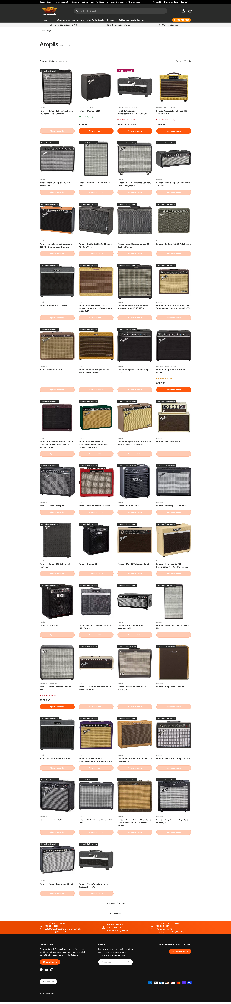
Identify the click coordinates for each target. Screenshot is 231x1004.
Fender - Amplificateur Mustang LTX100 (171, 371)
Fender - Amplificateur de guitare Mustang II (172, 821)
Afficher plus (115, 913)
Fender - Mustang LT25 (89, 111)
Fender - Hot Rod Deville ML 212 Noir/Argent (132, 688)
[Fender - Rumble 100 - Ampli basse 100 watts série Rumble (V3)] (57, 87)
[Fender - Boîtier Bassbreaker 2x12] (57, 281)
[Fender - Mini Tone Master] (173, 417)
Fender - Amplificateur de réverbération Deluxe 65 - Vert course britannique (93, 444)
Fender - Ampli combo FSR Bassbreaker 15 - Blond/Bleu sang (172, 565)
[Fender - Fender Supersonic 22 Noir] (57, 860)
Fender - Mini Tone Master (168, 441)
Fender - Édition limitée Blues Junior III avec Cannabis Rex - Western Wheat (134, 823)
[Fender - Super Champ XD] (57, 481)
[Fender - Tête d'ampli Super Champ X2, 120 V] (173, 158)
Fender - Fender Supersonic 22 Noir (57, 884)
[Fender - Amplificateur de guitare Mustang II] (173, 795)
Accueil (42, 31)
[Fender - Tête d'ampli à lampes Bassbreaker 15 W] (96, 860)
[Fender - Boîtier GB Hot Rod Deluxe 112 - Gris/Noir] (96, 220)
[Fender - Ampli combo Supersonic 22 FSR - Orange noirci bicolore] (57, 220)
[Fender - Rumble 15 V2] (134, 481)
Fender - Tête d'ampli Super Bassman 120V (130, 626)
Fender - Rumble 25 (49, 625)
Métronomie (49, 993)
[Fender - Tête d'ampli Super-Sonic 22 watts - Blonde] (96, 662)
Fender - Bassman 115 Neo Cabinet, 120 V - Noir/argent (134, 184)
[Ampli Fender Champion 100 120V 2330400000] (57, 158)
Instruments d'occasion (66, 20)
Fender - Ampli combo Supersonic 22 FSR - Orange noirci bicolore (56, 245)
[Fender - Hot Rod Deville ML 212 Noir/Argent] (134, 662)
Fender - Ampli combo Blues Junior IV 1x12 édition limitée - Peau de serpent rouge (56, 444)
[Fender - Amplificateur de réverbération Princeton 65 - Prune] (96, 734)
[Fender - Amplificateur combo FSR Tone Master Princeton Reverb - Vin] (173, 281)
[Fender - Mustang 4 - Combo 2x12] (173, 481)
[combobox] (120, 11)
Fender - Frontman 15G (51, 820)
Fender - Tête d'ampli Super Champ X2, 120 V (173, 184)
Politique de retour (180, 951)
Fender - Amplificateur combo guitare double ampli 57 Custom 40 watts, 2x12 (95, 308)
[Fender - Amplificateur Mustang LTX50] (134, 345)
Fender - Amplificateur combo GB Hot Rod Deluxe (133, 245)
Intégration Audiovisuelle (92, 20)
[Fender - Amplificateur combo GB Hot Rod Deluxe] (134, 220)
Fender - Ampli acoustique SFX (171, 686)
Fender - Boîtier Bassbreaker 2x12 (55, 305)
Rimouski (157, 2)
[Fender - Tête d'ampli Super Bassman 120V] (134, 601)
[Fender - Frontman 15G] (57, 795)
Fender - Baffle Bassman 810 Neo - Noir (172, 626)
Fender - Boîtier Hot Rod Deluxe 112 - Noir (96, 821)
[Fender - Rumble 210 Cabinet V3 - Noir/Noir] (57, 540)
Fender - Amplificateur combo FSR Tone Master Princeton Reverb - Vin (173, 306)
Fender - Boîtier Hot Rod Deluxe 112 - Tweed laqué (134, 760)
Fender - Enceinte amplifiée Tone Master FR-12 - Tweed (94, 371)
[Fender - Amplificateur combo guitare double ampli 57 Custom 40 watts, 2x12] (96, 281)
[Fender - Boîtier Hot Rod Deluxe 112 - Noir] (96, 795)
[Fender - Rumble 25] (57, 601)
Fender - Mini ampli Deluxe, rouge (94, 505)
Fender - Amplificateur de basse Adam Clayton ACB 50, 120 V (132, 306)
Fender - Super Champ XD (52, 505)
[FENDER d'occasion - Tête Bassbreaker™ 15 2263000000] (134, 87)
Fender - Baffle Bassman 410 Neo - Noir (56, 688)
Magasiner (45, 20)
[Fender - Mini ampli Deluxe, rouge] (96, 481)
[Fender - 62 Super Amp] (57, 345)
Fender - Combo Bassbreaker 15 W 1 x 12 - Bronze (95, 626)
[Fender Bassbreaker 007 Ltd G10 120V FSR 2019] (173, 87)
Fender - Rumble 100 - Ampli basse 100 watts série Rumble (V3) (56, 112)
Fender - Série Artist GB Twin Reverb (173, 244)
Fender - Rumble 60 (88, 564)
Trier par (44, 61)
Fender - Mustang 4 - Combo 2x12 (172, 505)
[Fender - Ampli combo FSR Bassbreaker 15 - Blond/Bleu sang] (173, 540)
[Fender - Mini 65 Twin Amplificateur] (173, 734)
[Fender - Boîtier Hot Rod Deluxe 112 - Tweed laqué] (134, 734)
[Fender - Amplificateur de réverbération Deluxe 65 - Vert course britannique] (96, 417)
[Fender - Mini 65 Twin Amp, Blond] (134, 540)
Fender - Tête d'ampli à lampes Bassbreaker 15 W (93, 885)
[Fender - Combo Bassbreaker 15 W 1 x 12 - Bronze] (96, 601)
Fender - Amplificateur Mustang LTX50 (132, 371)
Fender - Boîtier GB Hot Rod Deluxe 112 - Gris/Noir (95, 245)
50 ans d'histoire (50, 962)
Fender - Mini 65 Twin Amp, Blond (133, 564)
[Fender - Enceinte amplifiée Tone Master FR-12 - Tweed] (96, 345)
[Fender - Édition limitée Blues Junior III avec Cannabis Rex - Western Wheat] (134, 795)
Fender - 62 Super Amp (51, 369)
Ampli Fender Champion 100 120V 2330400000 (55, 184)
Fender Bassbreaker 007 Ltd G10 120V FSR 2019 (171, 112)
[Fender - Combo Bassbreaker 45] (57, 734)
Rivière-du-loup (171, 2)
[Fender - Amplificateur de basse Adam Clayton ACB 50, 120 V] (134, 281)
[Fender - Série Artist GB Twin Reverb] (173, 220)
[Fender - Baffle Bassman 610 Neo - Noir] (96, 158)
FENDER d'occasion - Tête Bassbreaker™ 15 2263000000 (132, 112)
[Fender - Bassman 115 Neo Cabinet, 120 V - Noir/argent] (134, 158)
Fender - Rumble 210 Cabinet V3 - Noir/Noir (56, 565)
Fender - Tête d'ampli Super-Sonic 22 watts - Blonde (95, 688)
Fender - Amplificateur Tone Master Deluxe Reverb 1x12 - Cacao (134, 443)
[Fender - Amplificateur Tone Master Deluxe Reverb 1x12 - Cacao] (134, 417)
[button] (189, 10)
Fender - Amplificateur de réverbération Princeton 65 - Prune (95, 760)
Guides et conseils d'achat (131, 20)
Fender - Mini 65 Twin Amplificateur (173, 758)
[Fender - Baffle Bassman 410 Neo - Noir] (57, 662)
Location (111, 20)
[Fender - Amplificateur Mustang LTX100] (173, 345)
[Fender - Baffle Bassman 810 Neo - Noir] (173, 601)
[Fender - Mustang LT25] (96, 87)
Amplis (49, 31)
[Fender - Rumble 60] (96, 540)
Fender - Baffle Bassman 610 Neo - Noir (95, 184)
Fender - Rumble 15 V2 (128, 505)
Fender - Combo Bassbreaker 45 (55, 758)
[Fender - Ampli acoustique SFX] (173, 662)
